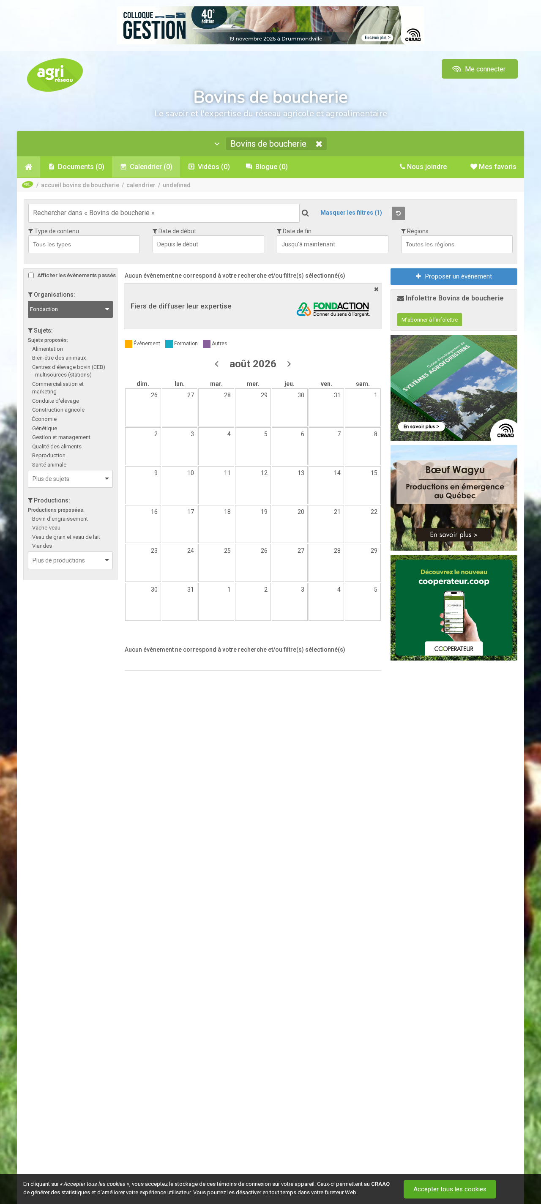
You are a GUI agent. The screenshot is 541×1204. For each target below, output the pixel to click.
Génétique (44, 428)
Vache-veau (46, 527)
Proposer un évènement (458, 276)
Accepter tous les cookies (449, 1189)
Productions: (51, 500)
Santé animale (49, 464)
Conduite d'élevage (55, 401)
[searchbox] (86, 244)
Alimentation (47, 349)
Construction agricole (58, 410)
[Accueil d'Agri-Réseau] (55, 74)
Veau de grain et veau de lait (66, 537)
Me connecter (484, 69)
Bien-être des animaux (59, 358)
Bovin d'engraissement (60, 519)
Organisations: (54, 294)
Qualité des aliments (57, 446)
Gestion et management (61, 437)
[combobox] (84, 244)
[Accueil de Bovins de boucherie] (28, 166)
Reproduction (49, 455)
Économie (44, 419)
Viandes (42, 546)
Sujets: (43, 330)
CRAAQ (380, 1184)
